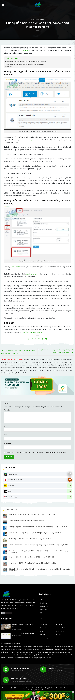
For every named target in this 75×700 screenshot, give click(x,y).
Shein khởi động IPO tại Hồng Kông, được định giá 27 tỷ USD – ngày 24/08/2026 (36, 533)
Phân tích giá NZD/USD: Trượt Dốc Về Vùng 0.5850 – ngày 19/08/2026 (32, 563)
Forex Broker (36, 688)
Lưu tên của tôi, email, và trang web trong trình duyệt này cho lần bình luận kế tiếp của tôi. (36, 452)
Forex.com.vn (46, 690)
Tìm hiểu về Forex (37, 20)
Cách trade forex (54, 688)
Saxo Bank (43, 610)
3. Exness (11, 485)
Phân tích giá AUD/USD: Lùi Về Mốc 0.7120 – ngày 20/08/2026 (30, 539)
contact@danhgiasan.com (20, 668)
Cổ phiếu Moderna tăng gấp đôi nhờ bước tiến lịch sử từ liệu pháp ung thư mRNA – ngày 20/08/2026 (38, 552)
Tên (5, 426)
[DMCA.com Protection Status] (6, 613)
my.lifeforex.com (31, 274)
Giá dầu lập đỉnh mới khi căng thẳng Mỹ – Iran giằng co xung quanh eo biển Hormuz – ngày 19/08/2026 (39, 570)
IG (41, 613)
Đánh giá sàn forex (25, 688)
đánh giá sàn (27, 50)
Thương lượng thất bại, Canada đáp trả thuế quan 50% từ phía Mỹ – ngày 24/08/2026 (38, 527)
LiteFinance (44, 603)
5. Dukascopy (12, 497)
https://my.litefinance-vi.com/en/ (32, 332)
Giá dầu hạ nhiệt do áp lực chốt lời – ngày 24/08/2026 (27, 521)
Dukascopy (44, 606)
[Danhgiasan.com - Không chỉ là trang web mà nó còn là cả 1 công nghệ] (38, 4)
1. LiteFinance (12, 474)
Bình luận (7, 410)
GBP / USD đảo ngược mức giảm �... (23, 633)
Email (6, 435)
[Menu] (3, 4)
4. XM (10, 491)
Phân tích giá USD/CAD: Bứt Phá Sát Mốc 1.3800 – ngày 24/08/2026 (32, 514)
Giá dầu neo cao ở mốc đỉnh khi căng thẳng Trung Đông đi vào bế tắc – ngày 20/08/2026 (39, 545)
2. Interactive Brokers (15, 480)
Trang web (7, 443)
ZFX (41, 600)
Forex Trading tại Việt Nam (33, 690)
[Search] (72, 4)
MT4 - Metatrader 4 (66, 688)
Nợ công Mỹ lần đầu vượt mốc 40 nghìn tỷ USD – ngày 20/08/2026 (31, 557)
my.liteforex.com (35, 140)
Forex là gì (44, 688)
